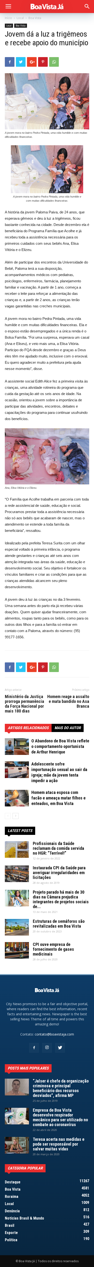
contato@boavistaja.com (54, 1034)
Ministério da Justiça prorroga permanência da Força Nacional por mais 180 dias (24, 703)
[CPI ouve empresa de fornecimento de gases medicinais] (17, 950)
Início (8, 18)
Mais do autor (67, 728)
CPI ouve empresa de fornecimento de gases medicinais (53, 949)
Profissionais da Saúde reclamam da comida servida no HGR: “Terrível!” (58, 848)
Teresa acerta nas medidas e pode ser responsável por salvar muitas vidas (58, 1144)
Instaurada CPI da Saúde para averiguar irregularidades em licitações (59, 872)
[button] (87, 6)
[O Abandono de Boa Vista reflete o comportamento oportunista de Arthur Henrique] (17, 746)
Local (20, 18)
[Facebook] (34, 1048)
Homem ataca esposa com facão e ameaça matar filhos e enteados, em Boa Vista (58, 798)
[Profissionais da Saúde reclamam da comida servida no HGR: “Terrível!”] (17, 849)
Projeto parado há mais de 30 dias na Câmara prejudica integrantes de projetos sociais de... (61, 899)
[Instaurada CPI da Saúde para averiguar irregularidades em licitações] (17, 873)
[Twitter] (60, 1048)
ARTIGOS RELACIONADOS (28, 728)
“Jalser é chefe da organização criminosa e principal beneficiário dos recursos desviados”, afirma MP (61, 1088)
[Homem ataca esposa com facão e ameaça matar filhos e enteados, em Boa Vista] (17, 798)
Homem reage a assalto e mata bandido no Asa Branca (68, 701)
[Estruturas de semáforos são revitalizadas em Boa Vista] (17, 927)
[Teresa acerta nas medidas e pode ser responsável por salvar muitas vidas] (17, 1145)
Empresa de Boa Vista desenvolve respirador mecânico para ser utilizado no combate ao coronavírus (60, 1117)
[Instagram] (47, 1048)
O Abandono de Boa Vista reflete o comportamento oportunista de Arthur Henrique (60, 746)
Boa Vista (34, 18)
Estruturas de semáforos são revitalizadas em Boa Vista (59, 924)
